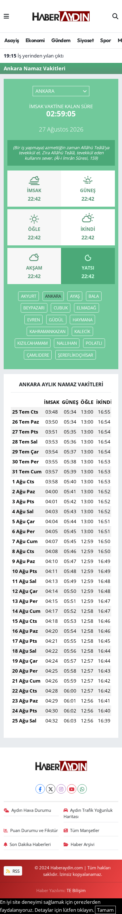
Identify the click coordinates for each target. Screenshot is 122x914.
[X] (50, 789)
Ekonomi (35, 40)
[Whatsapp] (82, 789)
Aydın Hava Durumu (31, 810)
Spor (105, 40)
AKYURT (28, 296)
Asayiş (11, 40)
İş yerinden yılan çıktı (34, 55)
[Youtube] (71, 789)
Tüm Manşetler (84, 830)
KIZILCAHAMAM (32, 343)
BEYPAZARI (34, 308)
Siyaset (85, 40)
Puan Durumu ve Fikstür (34, 830)
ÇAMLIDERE (38, 355)
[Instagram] (61, 789)
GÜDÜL (56, 320)
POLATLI (94, 343)
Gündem (60, 40)
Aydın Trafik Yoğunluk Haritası (88, 813)
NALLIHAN (67, 343)
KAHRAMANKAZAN (48, 331)
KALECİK (82, 331)
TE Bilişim (76, 890)
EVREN (33, 320)
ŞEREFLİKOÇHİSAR (75, 355)
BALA (94, 296)
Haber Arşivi (82, 844)
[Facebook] (40, 789)
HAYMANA (82, 320)
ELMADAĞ (86, 308)
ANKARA (53, 296)
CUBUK (61, 308)
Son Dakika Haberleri (30, 844)
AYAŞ (75, 296)
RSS (15, 871)
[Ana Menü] (6, 16)
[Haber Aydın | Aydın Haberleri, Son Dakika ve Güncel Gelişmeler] (61, 15)
